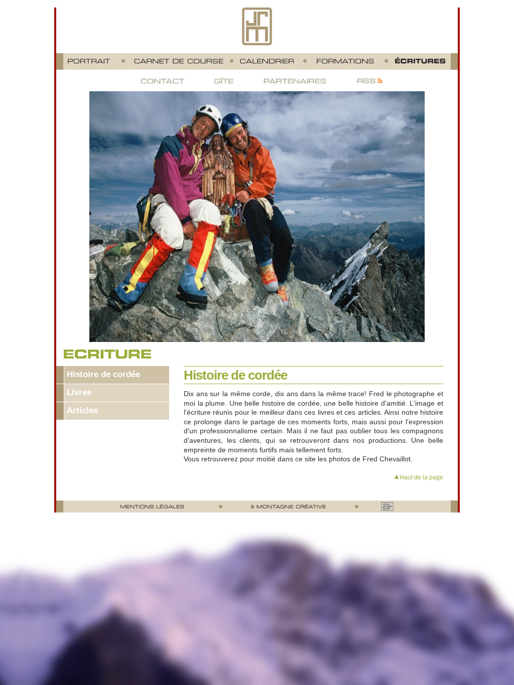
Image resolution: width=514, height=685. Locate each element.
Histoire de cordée (103, 374)
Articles (82, 410)
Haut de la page (421, 477)
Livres (79, 392)
